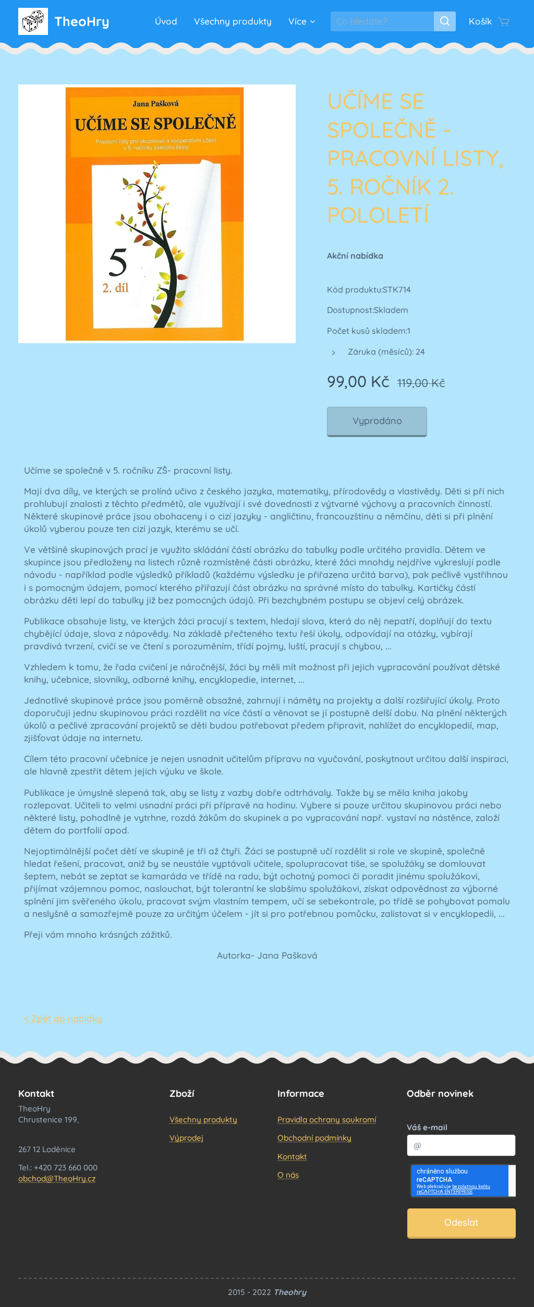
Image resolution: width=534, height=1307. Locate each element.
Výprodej (186, 1138)
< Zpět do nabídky (63, 1018)
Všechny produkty (203, 1119)
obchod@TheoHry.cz (56, 1178)
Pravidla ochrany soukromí (326, 1119)
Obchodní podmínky (314, 1138)
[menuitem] (169, 21)
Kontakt (292, 1156)
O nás (288, 1175)
